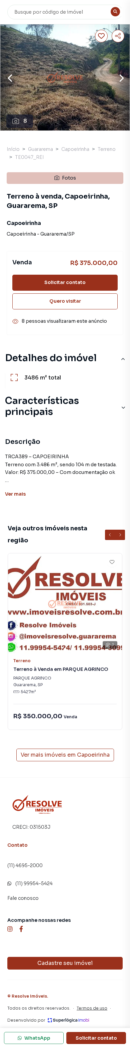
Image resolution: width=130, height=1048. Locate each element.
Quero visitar (65, 301)
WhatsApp (37, 1038)
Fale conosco (23, 898)
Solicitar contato (65, 282)
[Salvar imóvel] (101, 36)
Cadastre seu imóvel (65, 963)
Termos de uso (92, 1008)
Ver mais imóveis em (65, 754)
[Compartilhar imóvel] (118, 36)
